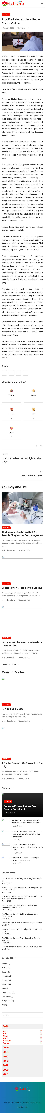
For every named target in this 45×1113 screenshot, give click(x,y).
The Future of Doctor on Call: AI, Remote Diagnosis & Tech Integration (22, 533)
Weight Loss (6, 1001)
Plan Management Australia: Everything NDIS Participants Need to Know (27, 847)
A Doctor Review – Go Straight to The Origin (21, 460)
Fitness (8, 802)
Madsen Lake (9, 550)
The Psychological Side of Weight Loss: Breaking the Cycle (22, 930)
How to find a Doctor (32, 475)
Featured (5, 976)
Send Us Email (22, 1107)
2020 (6, 1069)
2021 (5, 1065)
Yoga (4, 1005)
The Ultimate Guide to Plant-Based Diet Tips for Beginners (21, 939)
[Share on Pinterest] (18, 373)
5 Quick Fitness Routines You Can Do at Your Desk (22, 947)
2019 (5, 1074)
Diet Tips (5, 968)
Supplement (7, 992)
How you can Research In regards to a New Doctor (22, 643)
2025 (6, 1047)
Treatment (6, 996)
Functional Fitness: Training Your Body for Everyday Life (20, 807)
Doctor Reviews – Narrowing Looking (22, 587)
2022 (6, 1061)
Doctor (6, 14)
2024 (6, 1052)
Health (4, 984)
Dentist (5, 964)
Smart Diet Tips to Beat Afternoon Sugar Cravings (22, 923)
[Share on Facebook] (4, 373)
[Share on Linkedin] (25, 373)
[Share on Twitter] (11, 373)
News (4, 988)
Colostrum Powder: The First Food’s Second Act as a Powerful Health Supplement (27, 834)
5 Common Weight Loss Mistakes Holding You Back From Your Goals (26, 821)
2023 (6, 1056)
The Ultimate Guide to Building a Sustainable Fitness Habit (25, 858)
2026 (6, 1026)
